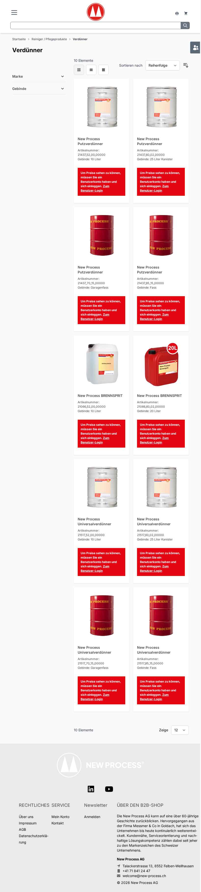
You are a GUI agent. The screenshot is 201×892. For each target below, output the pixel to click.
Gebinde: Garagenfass (93, 287)
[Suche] (185, 25)
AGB (22, 829)
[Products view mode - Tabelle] (103, 70)
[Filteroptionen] (39, 65)
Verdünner (80, 39)
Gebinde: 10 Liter (89, 159)
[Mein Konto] (177, 13)
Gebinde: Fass (146, 287)
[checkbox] (79, 70)
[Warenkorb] (186, 13)
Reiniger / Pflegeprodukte (49, 39)
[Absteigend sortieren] (186, 65)
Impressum (28, 823)
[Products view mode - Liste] (91, 70)
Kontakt (57, 823)
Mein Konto (60, 817)
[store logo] (95, 12)
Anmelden (92, 817)
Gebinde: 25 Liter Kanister (155, 159)
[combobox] (95, 25)
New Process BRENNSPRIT (100, 395)
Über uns (26, 817)
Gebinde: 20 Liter (149, 411)
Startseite (19, 39)
